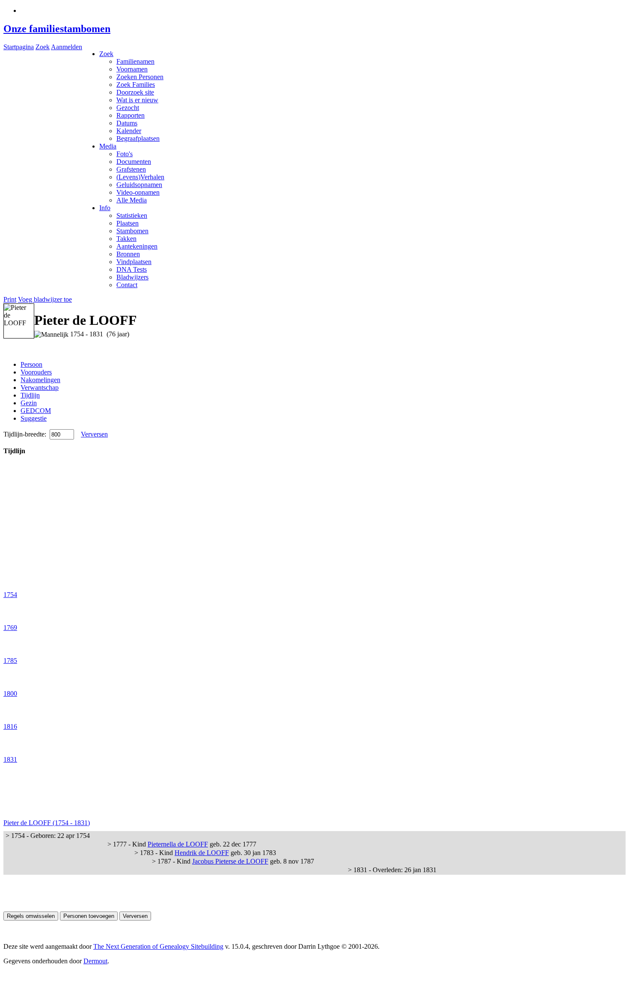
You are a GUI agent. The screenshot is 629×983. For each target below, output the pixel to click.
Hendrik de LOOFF (202, 852)
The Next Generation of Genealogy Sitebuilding (158, 946)
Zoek (43, 46)
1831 (10, 759)
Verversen (94, 434)
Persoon (31, 364)
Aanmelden (66, 46)
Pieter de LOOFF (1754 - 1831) (46, 822)
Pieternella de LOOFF (178, 844)
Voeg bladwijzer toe (45, 299)
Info (104, 207)
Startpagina (18, 46)
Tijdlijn (30, 395)
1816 (10, 726)
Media (107, 146)
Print (9, 299)
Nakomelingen (40, 379)
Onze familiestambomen (56, 28)
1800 (10, 693)
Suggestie (34, 418)
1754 (10, 594)
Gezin (29, 403)
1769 (10, 627)
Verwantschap (40, 387)
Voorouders (36, 372)
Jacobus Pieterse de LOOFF (230, 861)
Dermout (95, 961)
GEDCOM (36, 410)
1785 (10, 660)
